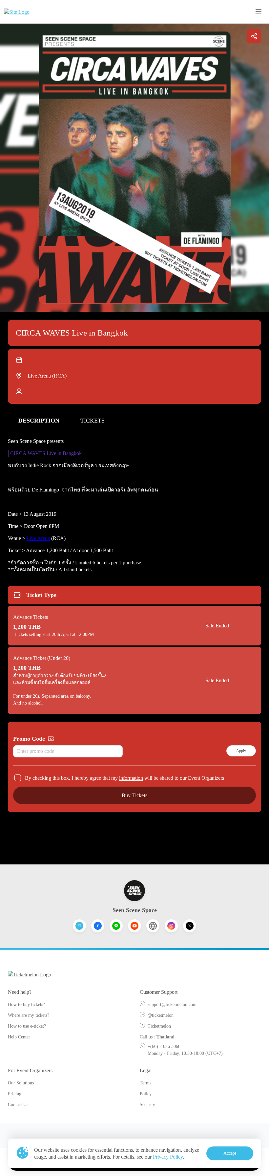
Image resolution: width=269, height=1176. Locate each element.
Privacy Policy (168, 1157)
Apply (241, 751)
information (131, 778)
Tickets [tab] (92, 420)
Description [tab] (38, 420)
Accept (230, 1153)
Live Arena (38, 538)
